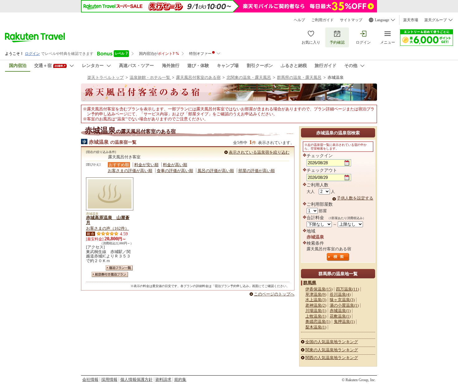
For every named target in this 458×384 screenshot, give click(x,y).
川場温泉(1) (315, 310)
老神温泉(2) (315, 305)
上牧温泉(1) (315, 316)
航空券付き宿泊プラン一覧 (110, 274)
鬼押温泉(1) (344, 321)
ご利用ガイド (322, 20)
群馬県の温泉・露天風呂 (299, 77)
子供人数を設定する (355, 198)
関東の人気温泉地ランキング (331, 350)
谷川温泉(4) (340, 294)
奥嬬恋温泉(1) (317, 321)
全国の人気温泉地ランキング (331, 341)
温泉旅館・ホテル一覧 (150, 77)
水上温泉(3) (315, 299)
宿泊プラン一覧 (119, 268)
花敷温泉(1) (340, 316)
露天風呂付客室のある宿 (198, 77)
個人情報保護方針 (136, 379)
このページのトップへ (274, 294)
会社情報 (90, 379)
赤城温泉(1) (340, 310)
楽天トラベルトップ (105, 77)
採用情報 (109, 379)
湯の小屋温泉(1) (344, 305)
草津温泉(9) (315, 294)
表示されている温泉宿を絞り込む (259, 152)
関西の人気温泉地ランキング (331, 357)
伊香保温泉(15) (318, 289)
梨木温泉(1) (315, 327)
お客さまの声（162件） (107, 228)
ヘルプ (299, 20)
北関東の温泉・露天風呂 (249, 77)
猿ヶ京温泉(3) (342, 299)
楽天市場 (410, 20)
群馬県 (309, 282)
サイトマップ (351, 20)
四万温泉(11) (347, 289)
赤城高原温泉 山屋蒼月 (108, 220)
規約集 (180, 379)
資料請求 (163, 379)
